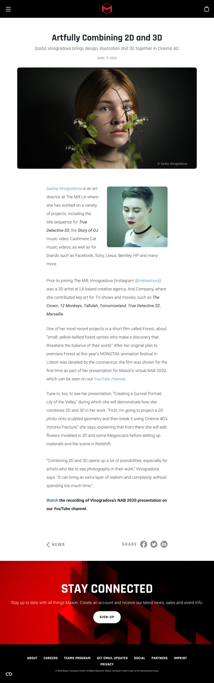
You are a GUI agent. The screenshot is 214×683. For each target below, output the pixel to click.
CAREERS (51, 658)
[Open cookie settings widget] (9, 674)
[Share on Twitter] (153, 544)
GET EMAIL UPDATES (112, 658)
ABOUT (32, 658)
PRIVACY (107, 664)
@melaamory (147, 280)
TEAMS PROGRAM (77, 658)
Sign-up (107, 617)
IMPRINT (180, 658)
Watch (52, 500)
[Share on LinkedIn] (164, 544)
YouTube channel (109, 378)
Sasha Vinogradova (64, 188)
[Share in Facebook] (143, 544)
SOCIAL (139, 658)
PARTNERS (160, 658)
